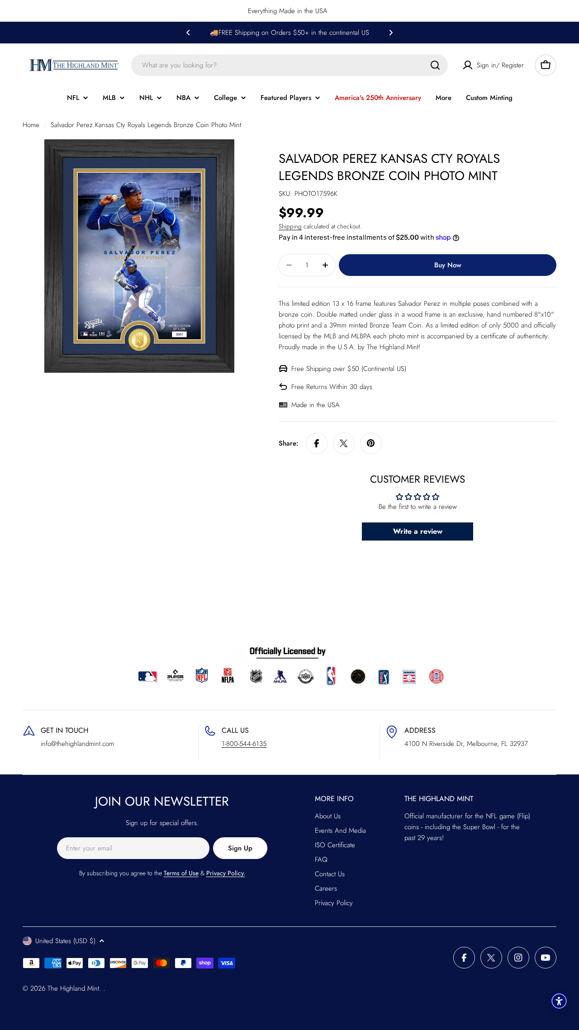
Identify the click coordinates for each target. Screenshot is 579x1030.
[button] (188, 32)
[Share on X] (344, 443)
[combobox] (289, 65)
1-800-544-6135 (244, 744)
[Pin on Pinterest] (371, 443)
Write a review (417, 531)
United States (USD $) (65, 941)
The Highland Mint (73, 988)
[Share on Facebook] (316, 443)
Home (31, 125)
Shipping (290, 226)
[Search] (435, 65)
